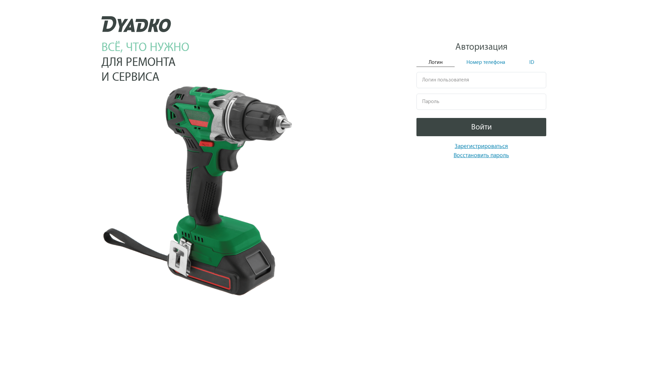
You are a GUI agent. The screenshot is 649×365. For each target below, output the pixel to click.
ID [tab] (531, 62)
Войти (481, 127)
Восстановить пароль (481, 155)
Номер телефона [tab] (485, 62)
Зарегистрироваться (481, 146)
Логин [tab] (435, 62)
